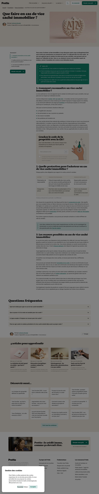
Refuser (26, 486)
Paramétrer (20, 486)
